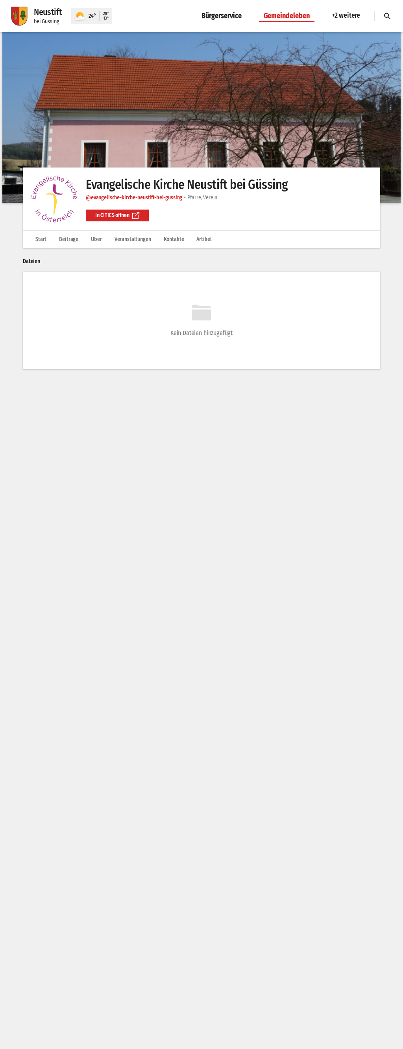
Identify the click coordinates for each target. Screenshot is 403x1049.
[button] (201, 117)
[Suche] (387, 16)
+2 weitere (346, 15)
